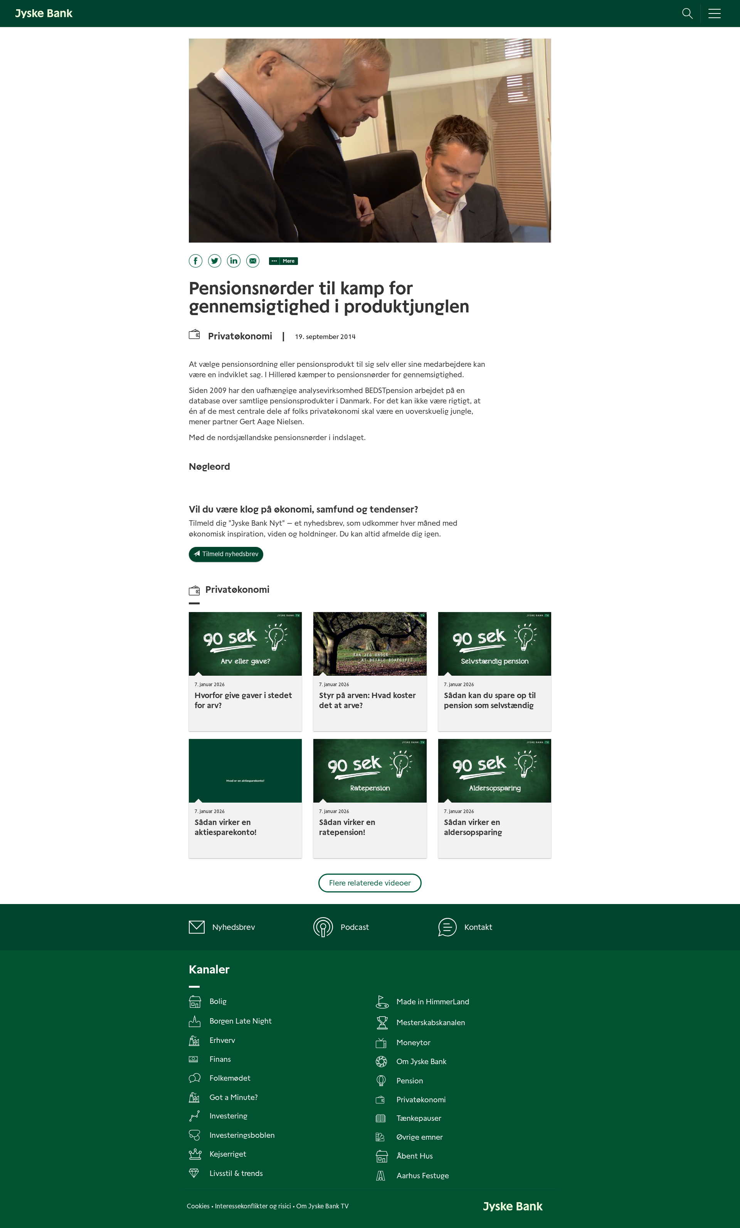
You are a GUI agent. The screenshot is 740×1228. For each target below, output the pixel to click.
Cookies (198, 1206)
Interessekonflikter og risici (253, 1206)
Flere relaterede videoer (370, 883)
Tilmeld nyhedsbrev (229, 554)
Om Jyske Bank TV (322, 1206)
